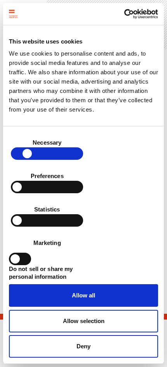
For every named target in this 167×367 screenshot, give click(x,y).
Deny (83, 346)
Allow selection (83, 321)
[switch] (47, 187)
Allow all (83, 295)
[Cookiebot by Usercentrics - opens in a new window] (124, 14)
